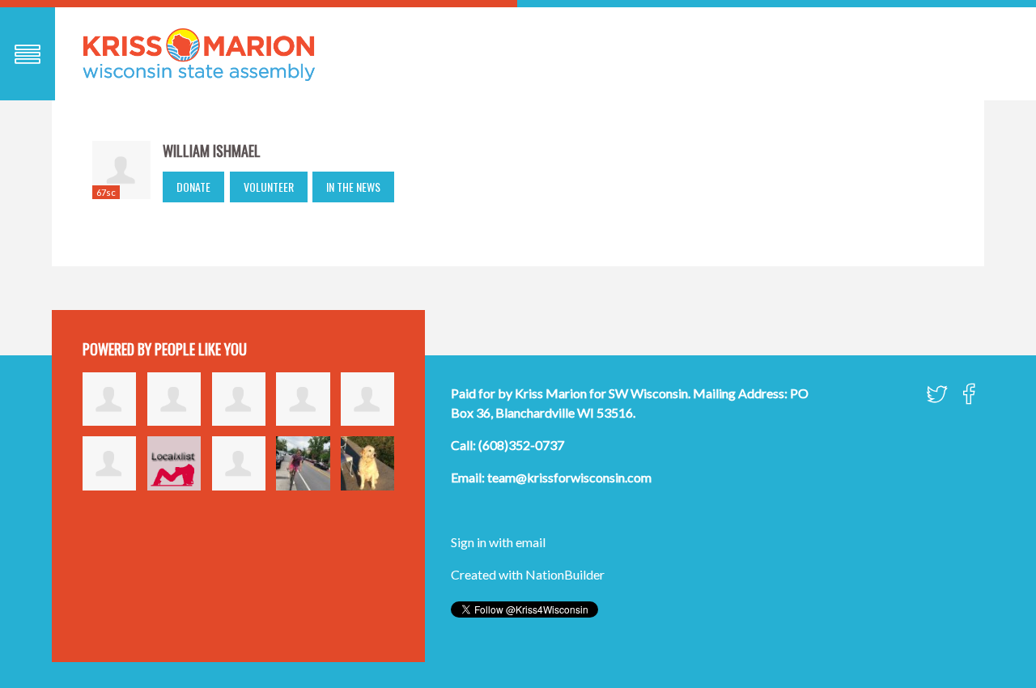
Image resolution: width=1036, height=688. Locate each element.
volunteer (269, 186)
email (531, 542)
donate (193, 186)
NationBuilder (565, 574)
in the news (353, 186)
